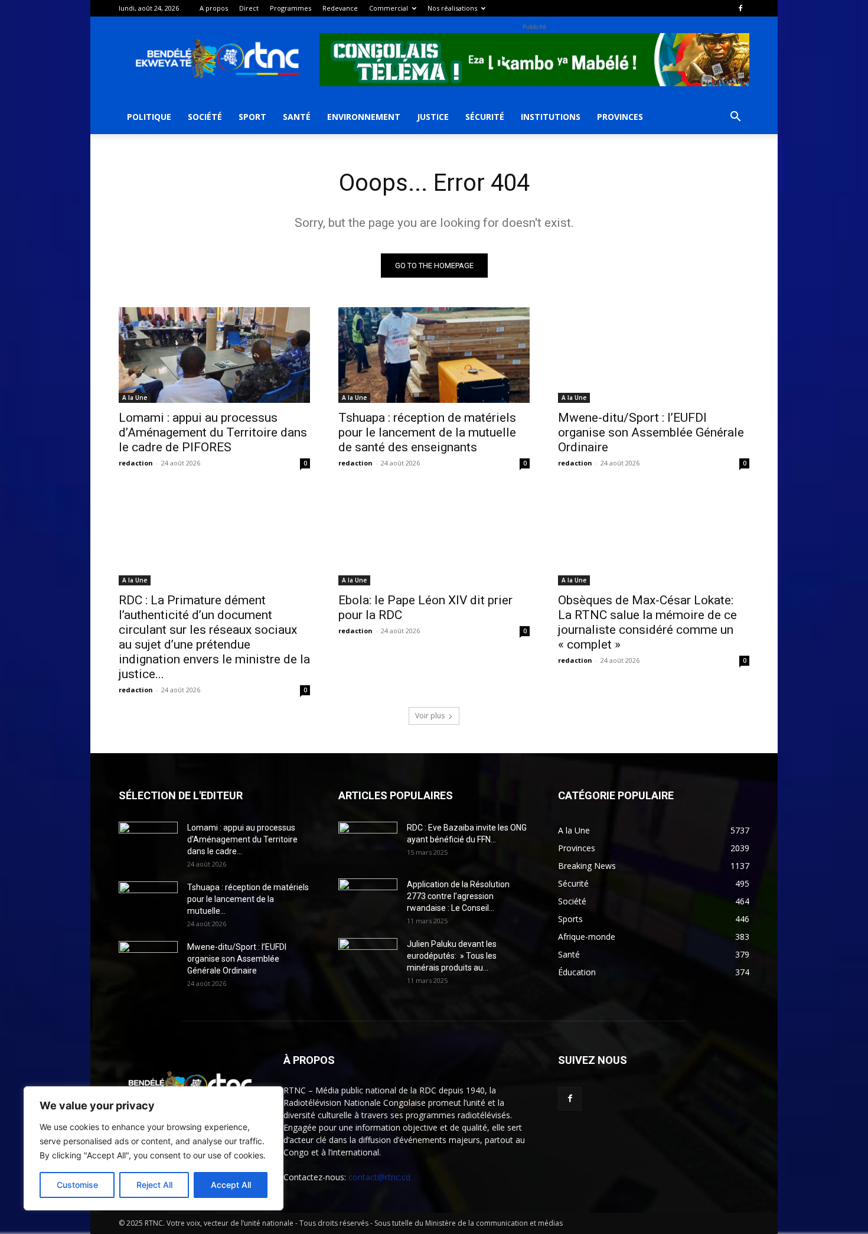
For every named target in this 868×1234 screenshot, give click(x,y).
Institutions (550, 116)
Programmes (290, 8)
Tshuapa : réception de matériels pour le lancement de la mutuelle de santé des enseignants (427, 432)
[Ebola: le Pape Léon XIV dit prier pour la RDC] (434, 537)
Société (205, 116)
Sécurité (484, 116)
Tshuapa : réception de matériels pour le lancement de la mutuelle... (248, 899)
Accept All (231, 1185)
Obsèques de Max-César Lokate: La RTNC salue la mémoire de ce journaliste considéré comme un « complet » (647, 622)
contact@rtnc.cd (379, 1177)
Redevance (340, 8)
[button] (735, 117)
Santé (297, 116)
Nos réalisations (452, 8)
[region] (153, 1148)
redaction (136, 462)
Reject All (154, 1185)
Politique (149, 116)
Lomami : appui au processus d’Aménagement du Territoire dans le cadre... (242, 839)
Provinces (620, 116)
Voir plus (430, 716)
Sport (252, 116)
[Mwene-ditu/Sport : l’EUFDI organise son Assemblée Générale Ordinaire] (653, 355)
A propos (214, 8)
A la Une (134, 397)
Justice (433, 116)
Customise (77, 1185)
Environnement (363, 116)
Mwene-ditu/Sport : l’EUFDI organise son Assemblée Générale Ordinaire (651, 432)
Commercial (388, 8)
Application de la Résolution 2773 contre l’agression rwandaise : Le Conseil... (458, 896)
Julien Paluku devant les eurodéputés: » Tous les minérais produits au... (452, 955)
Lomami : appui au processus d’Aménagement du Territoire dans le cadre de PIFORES (213, 432)
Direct (249, 8)
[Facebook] (740, 8)
